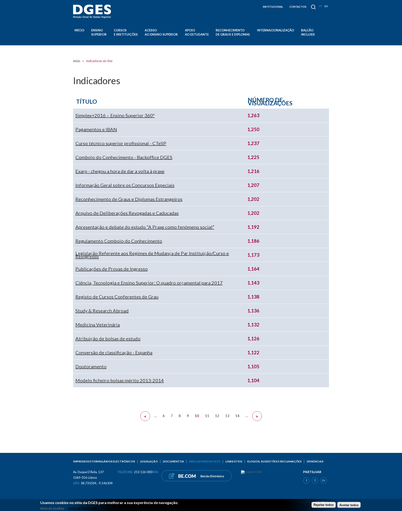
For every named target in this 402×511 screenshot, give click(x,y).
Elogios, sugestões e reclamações (274, 461)
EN (326, 6)
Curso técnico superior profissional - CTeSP (120, 143)
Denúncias (315, 461)
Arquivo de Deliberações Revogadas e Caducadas (127, 213)
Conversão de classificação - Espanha (113, 352)
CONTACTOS (297, 6)
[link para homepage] (93, 11)
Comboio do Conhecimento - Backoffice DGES (123, 157)
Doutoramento (91, 366)
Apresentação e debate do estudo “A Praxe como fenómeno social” (144, 227)
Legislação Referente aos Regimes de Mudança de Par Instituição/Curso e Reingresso (152, 254)
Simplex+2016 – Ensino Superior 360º (115, 115)
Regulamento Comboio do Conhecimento (118, 241)
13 (227, 416)
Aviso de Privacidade (82, 508)
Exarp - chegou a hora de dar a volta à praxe (119, 171)
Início (79, 30)
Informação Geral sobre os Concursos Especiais (124, 185)
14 (237, 416)
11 (207, 416)
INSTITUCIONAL (273, 6)
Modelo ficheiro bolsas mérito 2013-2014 (119, 380)
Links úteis (233, 461)
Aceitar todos (348, 505)
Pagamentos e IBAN (96, 129)
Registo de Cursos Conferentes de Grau (116, 296)
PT (320, 6)
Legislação (149, 461)
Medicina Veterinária (97, 324)
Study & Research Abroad (102, 310)
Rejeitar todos (324, 505)
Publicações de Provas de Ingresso (111, 269)
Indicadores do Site (204, 461)
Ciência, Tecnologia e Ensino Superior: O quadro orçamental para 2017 (149, 282)
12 (217, 416)
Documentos (173, 461)
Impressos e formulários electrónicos (104, 461)
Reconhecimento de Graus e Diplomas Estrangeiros (128, 199)
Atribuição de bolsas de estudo (108, 338)
